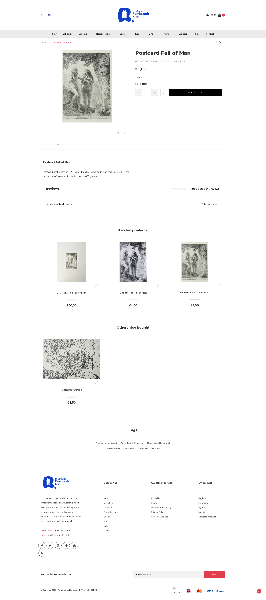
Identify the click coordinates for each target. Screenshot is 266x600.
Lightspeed (74, 590)
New (54, 34)
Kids (137, 34)
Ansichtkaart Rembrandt (132, 443)
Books (123, 34)
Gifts (151, 34)
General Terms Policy (161, 507)
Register (202, 498)
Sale (197, 34)
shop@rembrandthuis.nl (57, 535)
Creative (83, 34)
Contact (210, 34)
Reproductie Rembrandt (148, 448)
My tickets (203, 507)
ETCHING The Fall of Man (71, 292)
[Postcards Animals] (71, 359)
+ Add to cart (195, 92)
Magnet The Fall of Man (133, 292)
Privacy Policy (157, 512)
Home (43, 42)
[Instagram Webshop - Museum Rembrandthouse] (58, 545)
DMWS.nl (95, 590)
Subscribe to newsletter (56, 574)
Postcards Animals (71, 389)
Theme (165, 34)
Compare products (207, 516)
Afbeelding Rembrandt (106, 443)
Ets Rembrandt (113, 448)
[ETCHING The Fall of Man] (71, 261)
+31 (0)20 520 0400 (60, 530)
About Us (155, 498)
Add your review (210, 204)
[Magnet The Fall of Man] (133, 261)
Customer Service (159, 516)
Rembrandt (128, 448)
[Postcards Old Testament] (194, 261)
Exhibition (67, 34)
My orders (203, 503)
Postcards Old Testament (194, 292)
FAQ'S (154, 503)
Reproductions (103, 34)
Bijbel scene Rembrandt (158, 443)
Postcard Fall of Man (62, 42)
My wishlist (203, 512)
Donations (184, 34)
